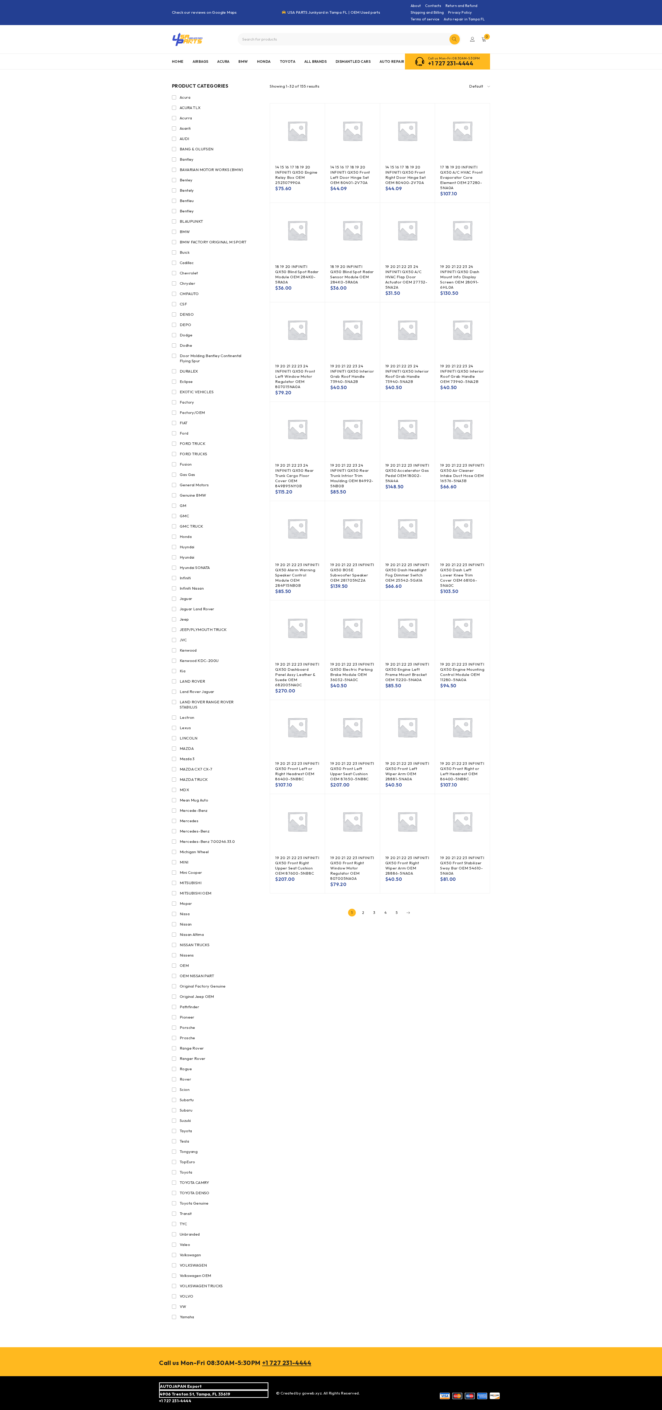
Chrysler (187, 283)
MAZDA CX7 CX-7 (196, 769)
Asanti (185, 128)
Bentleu (187, 200)
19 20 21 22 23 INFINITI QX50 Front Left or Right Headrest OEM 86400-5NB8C (297, 771)
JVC (183, 639)
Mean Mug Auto (194, 800)
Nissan (186, 924)
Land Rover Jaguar (197, 691)
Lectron (187, 717)
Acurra (186, 117)
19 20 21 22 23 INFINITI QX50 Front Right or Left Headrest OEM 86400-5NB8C (462, 771)
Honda (186, 536)
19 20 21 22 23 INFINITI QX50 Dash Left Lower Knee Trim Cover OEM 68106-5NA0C (462, 575)
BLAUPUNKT (191, 221)
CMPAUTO (189, 293)
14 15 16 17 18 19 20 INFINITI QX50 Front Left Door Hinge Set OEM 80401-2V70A (350, 175)
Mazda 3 (187, 758)
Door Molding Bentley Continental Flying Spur (211, 358)
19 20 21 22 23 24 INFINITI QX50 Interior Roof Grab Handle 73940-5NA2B (407, 374)
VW (183, 1306)
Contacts (433, 5)
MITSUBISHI (190, 882)
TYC (183, 1223)
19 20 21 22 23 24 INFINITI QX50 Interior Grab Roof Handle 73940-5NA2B (352, 374)
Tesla (184, 1141)
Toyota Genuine (194, 1203)
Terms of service (425, 19)
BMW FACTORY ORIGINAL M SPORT (213, 242)
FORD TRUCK (192, 443)
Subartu (187, 1099)
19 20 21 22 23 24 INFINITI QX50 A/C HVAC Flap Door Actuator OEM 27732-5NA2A (406, 277)
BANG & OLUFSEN (197, 149)
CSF (183, 304)
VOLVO (186, 1296)
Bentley (187, 211)
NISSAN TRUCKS (194, 944)
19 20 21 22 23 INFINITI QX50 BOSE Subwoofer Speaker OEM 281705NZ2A (352, 572)
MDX (184, 789)
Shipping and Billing (427, 12)
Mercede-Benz (194, 810)
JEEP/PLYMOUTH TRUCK (203, 629)
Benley (186, 180)
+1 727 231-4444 (450, 63)
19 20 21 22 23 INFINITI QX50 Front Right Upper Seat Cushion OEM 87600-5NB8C (297, 865)
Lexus (185, 727)
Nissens (187, 955)
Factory (187, 402)
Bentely (187, 190)
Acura (185, 97)
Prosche (187, 1037)
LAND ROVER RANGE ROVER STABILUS (207, 704)
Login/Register (472, 39)
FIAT (184, 422)
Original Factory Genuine (203, 986)
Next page (408, 912)
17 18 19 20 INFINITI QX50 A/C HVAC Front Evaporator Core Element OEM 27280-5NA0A (461, 177)
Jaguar (186, 598)
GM (183, 505)
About (416, 5)
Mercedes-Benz (194, 831)
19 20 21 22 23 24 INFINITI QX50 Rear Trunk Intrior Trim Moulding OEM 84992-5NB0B (351, 475)
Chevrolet (189, 273)
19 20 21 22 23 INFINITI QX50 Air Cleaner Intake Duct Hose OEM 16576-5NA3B (462, 473)
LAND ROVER (192, 681)
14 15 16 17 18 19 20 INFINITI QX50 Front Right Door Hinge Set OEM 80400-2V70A (405, 175)
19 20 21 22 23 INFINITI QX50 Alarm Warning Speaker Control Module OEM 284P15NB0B (297, 575)
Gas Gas (187, 474)
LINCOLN (189, 738)
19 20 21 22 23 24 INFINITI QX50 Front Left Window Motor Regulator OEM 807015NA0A (295, 376)
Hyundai (187, 557)
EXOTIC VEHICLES (197, 391)
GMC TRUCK (191, 526)
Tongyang (189, 1151)
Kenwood (188, 650)
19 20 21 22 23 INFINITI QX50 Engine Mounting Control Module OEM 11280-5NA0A (462, 672)
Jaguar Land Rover (197, 608)
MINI (184, 862)
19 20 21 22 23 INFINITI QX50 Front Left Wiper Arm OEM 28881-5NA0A (407, 771)
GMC (184, 515)
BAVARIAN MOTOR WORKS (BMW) (211, 169)
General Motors (194, 484)
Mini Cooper (191, 872)
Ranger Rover (193, 1058)
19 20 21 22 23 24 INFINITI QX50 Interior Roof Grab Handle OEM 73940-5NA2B (462, 374)
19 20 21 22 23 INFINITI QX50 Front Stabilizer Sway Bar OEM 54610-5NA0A (462, 865)
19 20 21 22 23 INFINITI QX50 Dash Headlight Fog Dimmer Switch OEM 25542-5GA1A (407, 572)
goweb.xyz (312, 1393)
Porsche (187, 1027)
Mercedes (189, 820)
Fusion (186, 464)
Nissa (185, 913)
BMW (185, 231)
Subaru (186, 1110)
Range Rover (192, 1048)
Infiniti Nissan (192, 588)
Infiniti (185, 577)
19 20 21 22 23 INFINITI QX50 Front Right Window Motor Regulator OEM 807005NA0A (352, 868)
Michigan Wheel (194, 851)
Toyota (186, 1172)
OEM (184, 965)
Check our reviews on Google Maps (204, 12)
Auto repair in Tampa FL (464, 19)
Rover (185, 1079)
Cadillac (187, 262)
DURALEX (189, 371)
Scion (185, 1089)
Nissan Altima (192, 934)
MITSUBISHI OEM (196, 893)
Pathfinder (189, 1006)
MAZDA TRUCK (194, 779)
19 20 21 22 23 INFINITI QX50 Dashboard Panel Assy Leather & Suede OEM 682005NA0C (297, 674)
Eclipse (186, 381)
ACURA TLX (190, 107)
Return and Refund (462, 5)
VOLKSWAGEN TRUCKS (201, 1285)
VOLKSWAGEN (193, 1265)
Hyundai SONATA (195, 567)
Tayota (186, 1130)
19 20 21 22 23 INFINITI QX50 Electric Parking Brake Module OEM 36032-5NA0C (352, 672)
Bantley (187, 159)
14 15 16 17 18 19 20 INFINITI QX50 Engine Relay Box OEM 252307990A (296, 175)
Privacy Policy (460, 12)
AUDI (184, 138)
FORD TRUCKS (193, 453)
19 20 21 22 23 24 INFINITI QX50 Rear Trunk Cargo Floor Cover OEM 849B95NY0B (294, 475)
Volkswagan (190, 1254)
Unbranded (190, 1234)
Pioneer (187, 1017)
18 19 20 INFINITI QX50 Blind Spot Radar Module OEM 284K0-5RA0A (297, 274)
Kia (182, 670)
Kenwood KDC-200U (199, 660)
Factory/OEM (192, 412)
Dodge (186, 335)
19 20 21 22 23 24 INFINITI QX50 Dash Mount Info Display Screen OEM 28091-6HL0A (459, 277)
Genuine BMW (193, 495)
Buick (185, 252)
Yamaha (187, 1316)
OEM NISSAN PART (197, 975)
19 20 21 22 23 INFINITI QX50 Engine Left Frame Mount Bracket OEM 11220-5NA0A (407, 672)
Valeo (185, 1244)
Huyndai (187, 546)
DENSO (187, 314)
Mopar (186, 903)
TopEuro (187, 1161)
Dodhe (186, 345)
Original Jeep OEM (197, 996)
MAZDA (187, 748)
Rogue (186, 1068)
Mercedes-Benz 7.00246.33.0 (207, 841)
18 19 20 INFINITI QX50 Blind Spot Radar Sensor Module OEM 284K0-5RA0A (352, 274)
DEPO (185, 324)
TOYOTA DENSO (194, 1192)
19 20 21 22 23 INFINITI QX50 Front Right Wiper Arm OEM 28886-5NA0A (407, 865)
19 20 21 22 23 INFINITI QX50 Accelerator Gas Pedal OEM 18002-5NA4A (407, 473)
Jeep (184, 619)
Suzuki (185, 1120)
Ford (184, 433)
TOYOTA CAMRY (194, 1182)
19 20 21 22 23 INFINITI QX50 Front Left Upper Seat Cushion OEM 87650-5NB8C (352, 771)
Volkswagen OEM (195, 1275)
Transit (186, 1213)
